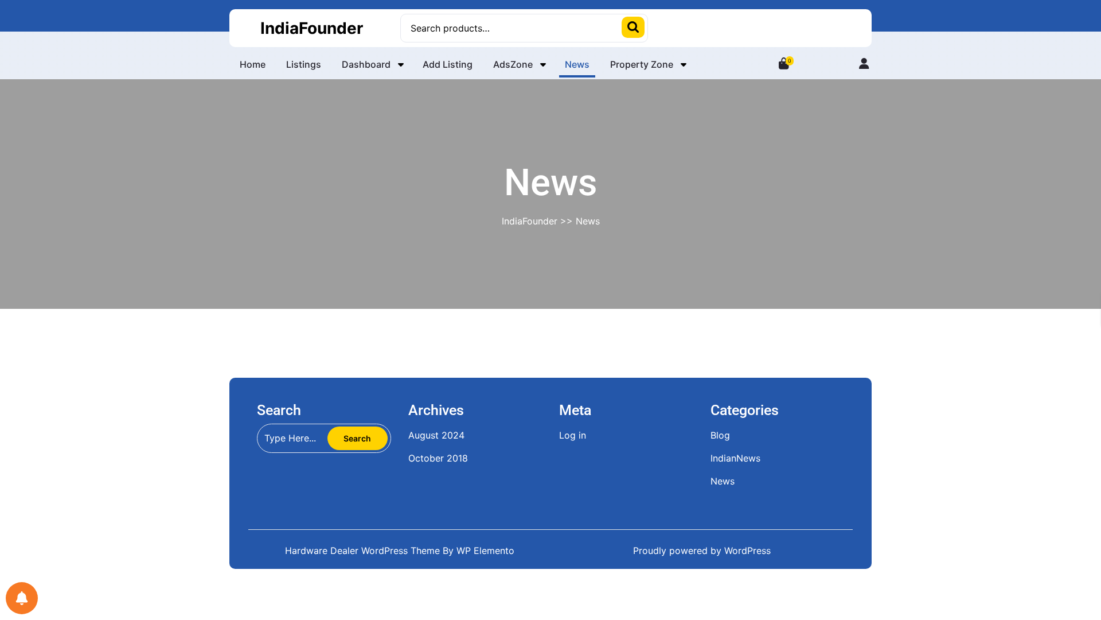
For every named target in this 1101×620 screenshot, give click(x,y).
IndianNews (735, 458)
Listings (303, 64)
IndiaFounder (311, 28)
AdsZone (513, 64)
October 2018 (438, 458)
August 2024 (436, 435)
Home (253, 64)
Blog (720, 435)
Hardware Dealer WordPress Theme (364, 550)
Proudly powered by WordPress (702, 550)
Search (633, 27)
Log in (572, 435)
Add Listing (448, 64)
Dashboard (366, 64)
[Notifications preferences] (22, 598)
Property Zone (641, 64)
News (577, 64)
